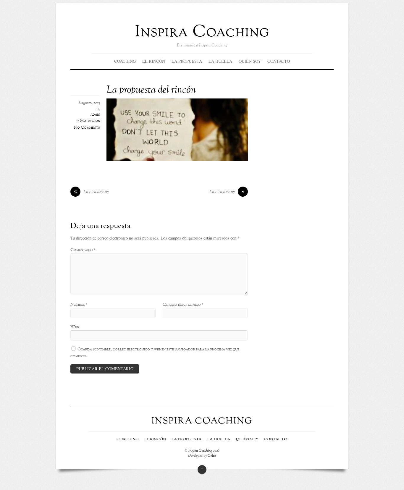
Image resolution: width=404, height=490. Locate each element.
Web (74, 327)
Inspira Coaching (200, 450)
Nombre (78, 305)
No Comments (87, 127)
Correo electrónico (183, 305)
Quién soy (250, 61)
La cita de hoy (91, 192)
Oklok (212, 455)
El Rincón (153, 61)
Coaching (125, 61)
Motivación (90, 121)
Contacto (278, 61)
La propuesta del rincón (151, 90)
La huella (220, 61)
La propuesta (187, 61)
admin (95, 114)
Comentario (83, 250)
